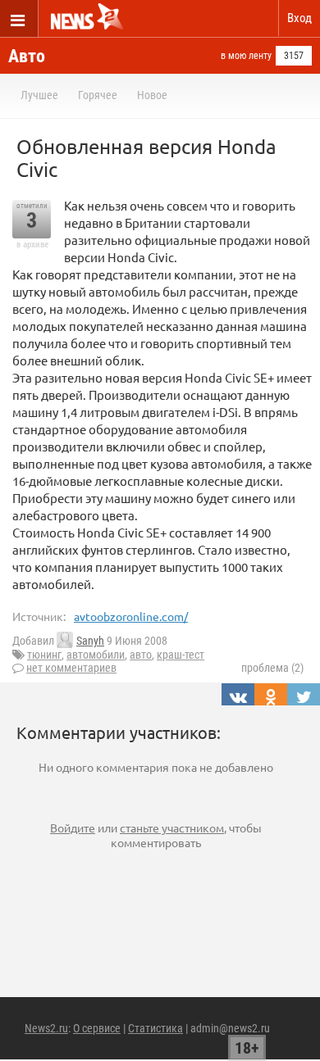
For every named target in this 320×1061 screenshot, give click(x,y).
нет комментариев (71, 667)
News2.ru (46, 1028)
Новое (152, 95)
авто (141, 654)
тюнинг (44, 654)
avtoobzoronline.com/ (131, 616)
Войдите (72, 827)
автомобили (95, 654)
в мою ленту (246, 55)
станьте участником (172, 827)
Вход (299, 18)
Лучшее (39, 95)
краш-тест (180, 654)
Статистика (155, 1028)
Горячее (97, 95)
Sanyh (90, 640)
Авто (26, 56)
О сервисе (97, 1028)
